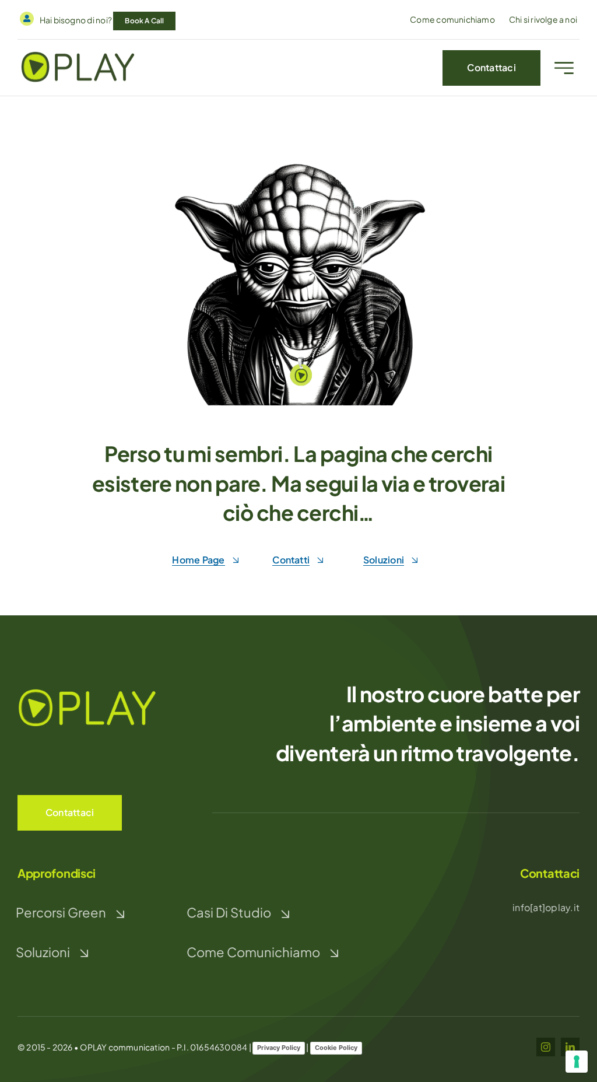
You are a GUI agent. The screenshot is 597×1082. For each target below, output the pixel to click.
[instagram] (545, 1047)
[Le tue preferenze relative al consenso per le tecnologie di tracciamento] (577, 1062)
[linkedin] (570, 1047)
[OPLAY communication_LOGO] (87, 690)
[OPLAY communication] (78, 53)
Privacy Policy (278, 1048)
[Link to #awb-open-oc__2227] (564, 68)
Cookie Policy (336, 1048)
